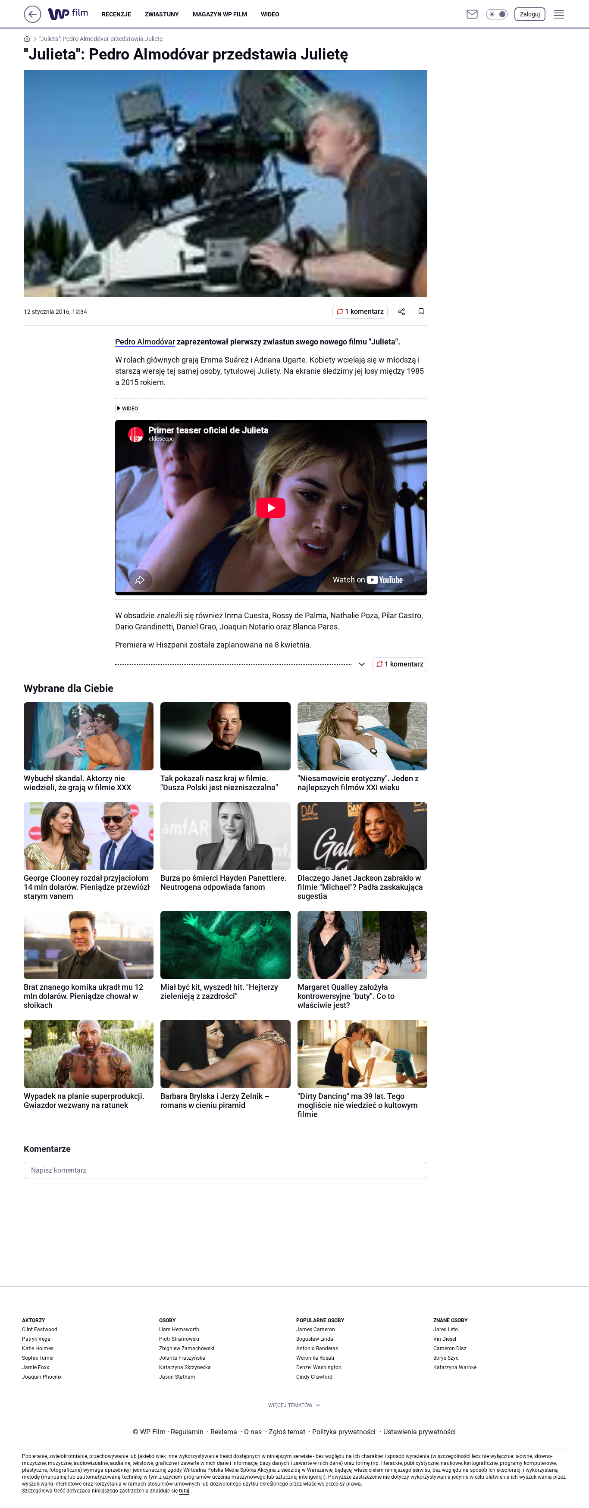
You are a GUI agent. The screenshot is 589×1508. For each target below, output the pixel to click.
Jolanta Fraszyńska (182, 1358)
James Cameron (315, 1330)
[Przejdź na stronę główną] (32, 20)
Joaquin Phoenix (42, 1377)
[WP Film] (75, 14)
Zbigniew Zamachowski (186, 1348)
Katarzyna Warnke (454, 1367)
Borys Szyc (445, 1358)
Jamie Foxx (35, 1367)
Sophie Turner (38, 1358)
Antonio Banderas (317, 1348)
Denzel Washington (318, 1367)
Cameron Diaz (450, 1348)
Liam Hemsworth (179, 1330)
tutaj (184, 1491)
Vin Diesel (444, 1339)
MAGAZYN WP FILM (220, 14)
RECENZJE (116, 14)
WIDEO (270, 14)
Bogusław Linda (314, 1339)
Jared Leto (445, 1330)
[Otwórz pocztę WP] (472, 14)
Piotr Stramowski (179, 1339)
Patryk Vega (36, 1339)
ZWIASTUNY (162, 14)
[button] (497, 14)
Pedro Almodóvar (145, 341)
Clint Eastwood (39, 1330)
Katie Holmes (37, 1348)
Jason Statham (177, 1377)
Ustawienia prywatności (418, 1432)
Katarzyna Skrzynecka (185, 1367)
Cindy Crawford (314, 1377)
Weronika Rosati (315, 1358)
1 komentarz (364, 311)
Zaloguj (530, 14)
